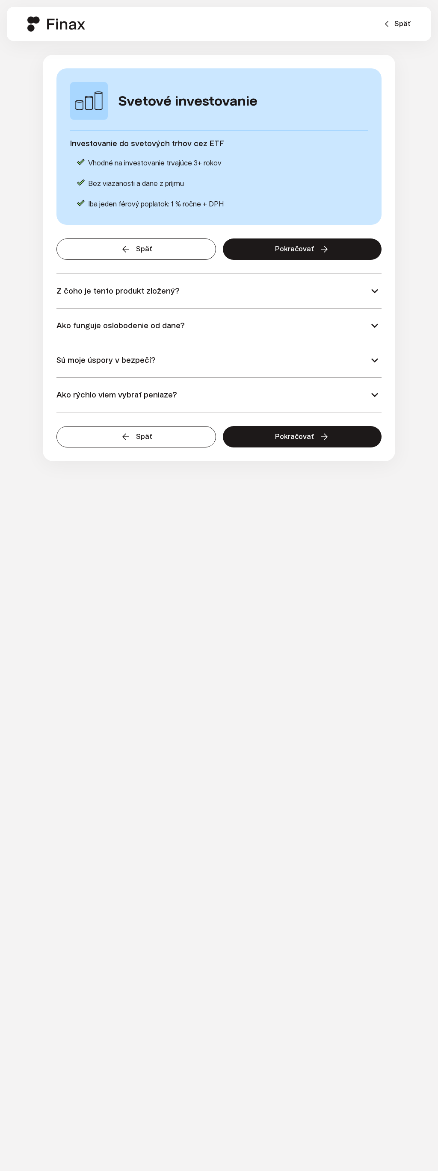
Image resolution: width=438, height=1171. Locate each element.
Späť (402, 24)
